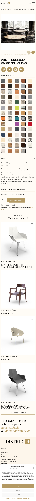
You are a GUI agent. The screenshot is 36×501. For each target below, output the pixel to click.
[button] (33, 468)
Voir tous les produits (18, 412)
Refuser (18, 490)
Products (9, 9)
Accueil (3, 9)
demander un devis (17, 430)
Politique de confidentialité (23, 498)
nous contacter (11, 427)
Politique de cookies (11, 498)
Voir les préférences (18, 495)
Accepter (18, 485)
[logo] (5, 3)
